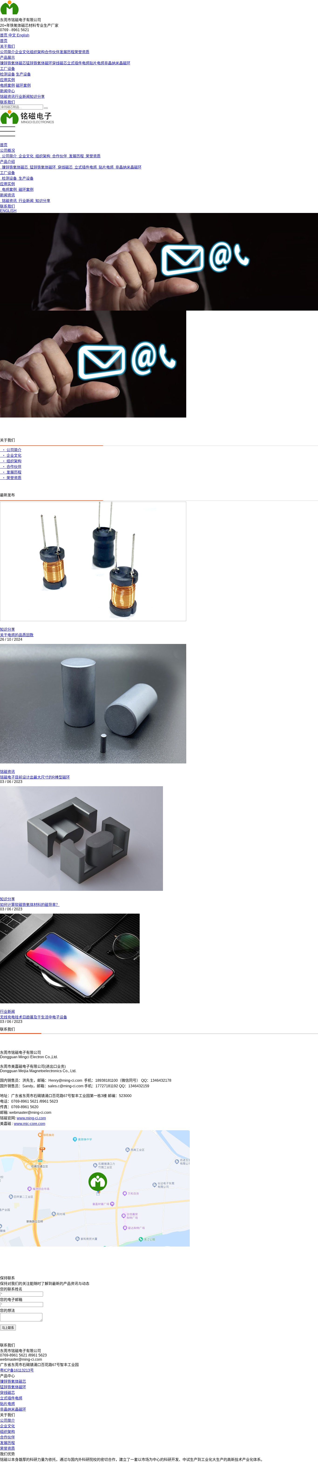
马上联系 (8, 1328)
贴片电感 (96, 63)
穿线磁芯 (59, 63)
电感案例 (7, 85)
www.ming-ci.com (31, 1118)
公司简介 (7, 52)
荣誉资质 (81, 52)
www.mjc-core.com (29, 1124)
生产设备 (23, 74)
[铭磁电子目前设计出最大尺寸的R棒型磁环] (93, 762)
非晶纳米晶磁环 (117, 63)
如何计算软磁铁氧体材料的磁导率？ (30, 905)
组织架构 (37, 52)
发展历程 (67, 52)
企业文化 (22, 52)
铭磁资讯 (7, 97)
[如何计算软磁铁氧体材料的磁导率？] (81, 890)
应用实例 (7, 80)
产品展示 (7, 58)
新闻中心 (7, 91)
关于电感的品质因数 (17, 635)
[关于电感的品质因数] (93, 620)
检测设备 (7, 74)
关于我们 (7, 46)
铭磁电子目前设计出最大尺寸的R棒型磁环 (35, 777)
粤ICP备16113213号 (17, 1370)
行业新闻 (22, 97)
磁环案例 (23, 85)
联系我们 (7, 102)
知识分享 (37, 97)
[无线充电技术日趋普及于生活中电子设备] (70, 1002)
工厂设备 (7, 69)
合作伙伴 (52, 52)
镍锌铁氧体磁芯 (13, 63)
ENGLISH (8, 211)
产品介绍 (7, 162)
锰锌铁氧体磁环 (39, 63)
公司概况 (7, 151)
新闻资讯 (7, 195)
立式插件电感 (78, 63)
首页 (3, 41)
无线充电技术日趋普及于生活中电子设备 (33, 1017)
